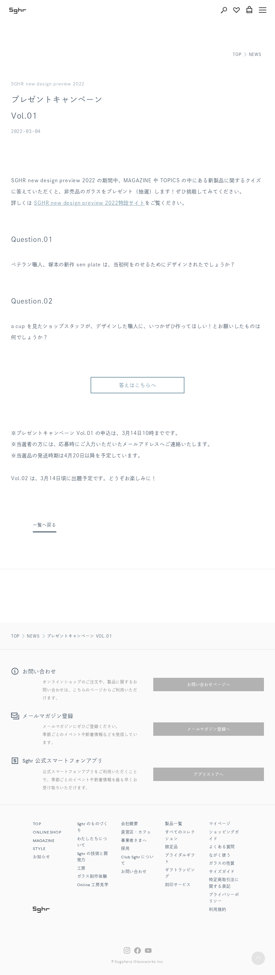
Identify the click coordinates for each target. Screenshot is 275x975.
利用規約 (217, 910)
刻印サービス (178, 885)
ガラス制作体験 (92, 877)
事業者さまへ (134, 841)
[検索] (224, 10)
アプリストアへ (209, 774)
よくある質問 (222, 847)
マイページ (219, 824)
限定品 (171, 847)
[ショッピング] (249, 10)
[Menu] (263, 10)
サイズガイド (222, 872)
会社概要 (129, 824)
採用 (125, 849)
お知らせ (41, 857)
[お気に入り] (236, 10)
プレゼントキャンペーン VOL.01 (79, 636)
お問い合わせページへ (208, 684)
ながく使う (219, 856)
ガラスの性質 (222, 864)
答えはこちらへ (137, 385)
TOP (237, 54)
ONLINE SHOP (47, 833)
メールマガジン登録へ (208, 729)
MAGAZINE (44, 841)
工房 (81, 869)
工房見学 (93, 885)
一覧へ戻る (44, 525)
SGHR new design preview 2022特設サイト (89, 202)
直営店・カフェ (136, 833)
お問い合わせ (134, 872)
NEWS (255, 54)
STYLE (39, 849)
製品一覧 (173, 824)
